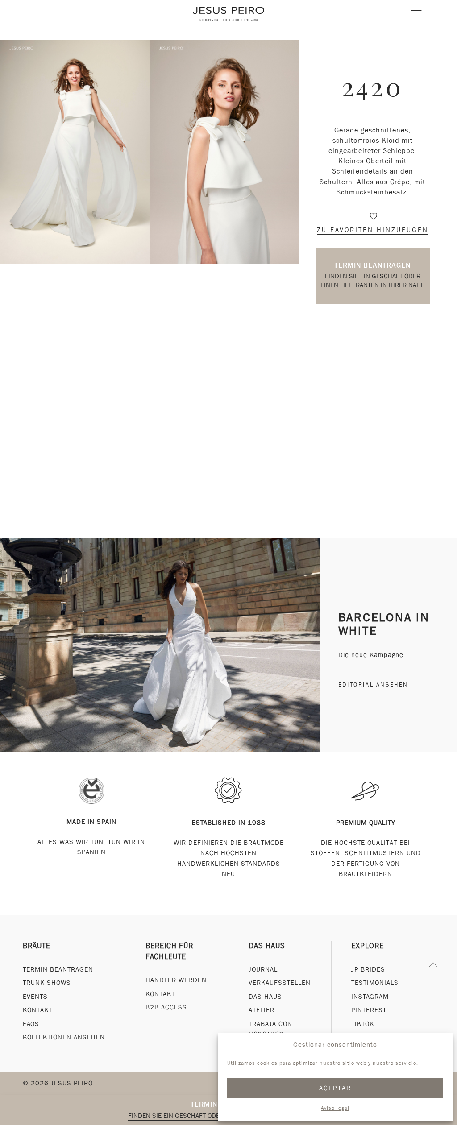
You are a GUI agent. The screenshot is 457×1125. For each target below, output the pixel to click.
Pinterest (368, 1009)
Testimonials (375, 982)
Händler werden (176, 980)
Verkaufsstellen (280, 982)
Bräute (36, 946)
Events (35, 996)
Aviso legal (335, 1108)
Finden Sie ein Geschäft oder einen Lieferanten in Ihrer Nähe (372, 281)
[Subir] (433, 968)
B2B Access (166, 1007)
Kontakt (37, 1009)
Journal (263, 969)
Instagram (370, 996)
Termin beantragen (372, 265)
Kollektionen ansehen (64, 1037)
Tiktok (362, 1023)
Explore (367, 946)
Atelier (261, 1009)
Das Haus (267, 946)
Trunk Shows (47, 982)
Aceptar (335, 1088)
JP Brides (368, 969)
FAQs (31, 1023)
